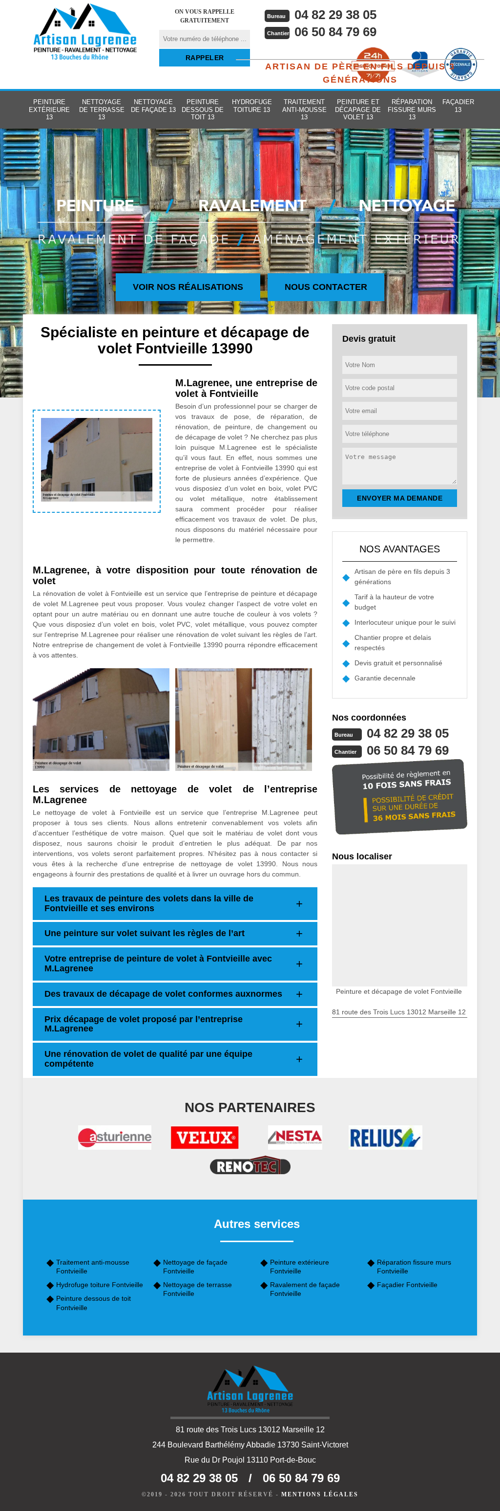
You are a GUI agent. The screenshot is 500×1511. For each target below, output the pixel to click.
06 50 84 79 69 (335, 31)
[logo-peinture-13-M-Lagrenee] (85, 32)
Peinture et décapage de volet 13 (358, 109)
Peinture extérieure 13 (49, 109)
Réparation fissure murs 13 (412, 109)
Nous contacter (326, 287)
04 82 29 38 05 (335, 14)
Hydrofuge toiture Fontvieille (99, 1285)
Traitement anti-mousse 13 (304, 109)
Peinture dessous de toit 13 (203, 109)
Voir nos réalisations (188, 287)
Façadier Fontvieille (407, 1285)
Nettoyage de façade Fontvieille (195, 1266)
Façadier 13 (458, 105)
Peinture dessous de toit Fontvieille (93, 1302)
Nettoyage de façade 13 (153, 105)
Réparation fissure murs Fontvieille (414, 1266)
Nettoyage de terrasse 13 (102, 109)
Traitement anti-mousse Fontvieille (92, 1266)
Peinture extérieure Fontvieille (299, 1266)
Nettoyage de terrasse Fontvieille (197, 1289)
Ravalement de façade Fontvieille (305, 1289)
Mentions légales (319, 1494)
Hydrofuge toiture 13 (252, 105)
